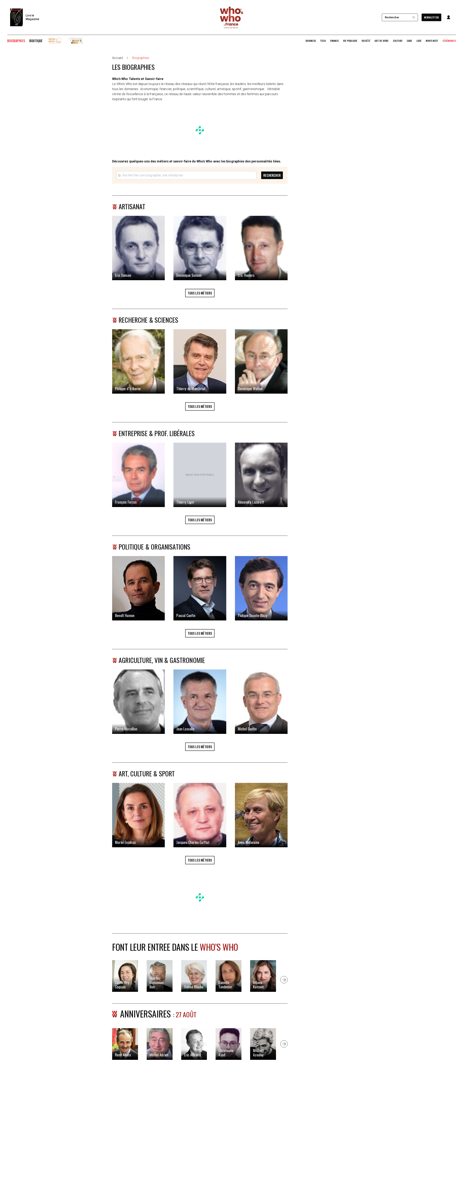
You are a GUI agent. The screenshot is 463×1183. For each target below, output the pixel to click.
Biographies (16, 40)
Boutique (36, 40)
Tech (323, 41)
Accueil (117, 58)
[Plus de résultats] (284, 979)
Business (311, 41)
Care (409, 41)
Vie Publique (350, 41)
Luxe (419, 41)
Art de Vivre (381, 41)
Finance (334, 41)
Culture (397, 41)
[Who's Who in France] (231, 17)
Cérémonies (449, 41)
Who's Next (432, 41)
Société (366, 41)
